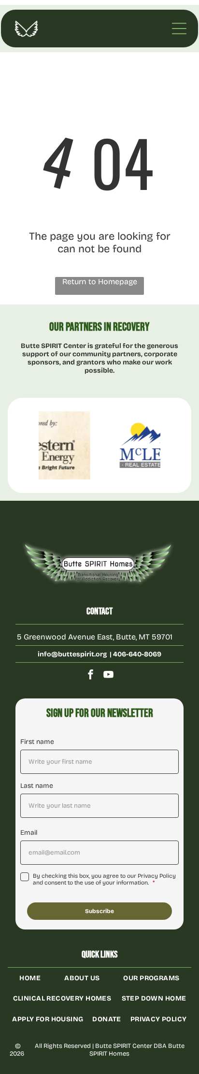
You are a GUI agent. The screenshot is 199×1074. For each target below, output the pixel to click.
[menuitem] (30, 978)
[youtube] (108, 676)
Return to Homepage (99, 281)
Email (28, 832)
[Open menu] (179, 28)
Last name (36, 786)
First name (37, 742)
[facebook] (91, 676)
